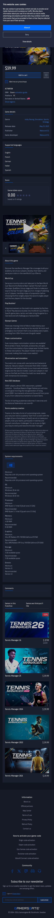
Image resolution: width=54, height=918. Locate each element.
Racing (31, 119)
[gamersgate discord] (32, 871)
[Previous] (6, 248)
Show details (27, 41)
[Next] (48, 248)
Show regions (10, 102)
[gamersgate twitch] (25, 871)
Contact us (27, 828)
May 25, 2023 (44, 126)
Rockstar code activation (27, 854)
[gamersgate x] (19, 871)
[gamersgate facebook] (12, 871)
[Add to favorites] (46, 75)
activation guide (21, 92)
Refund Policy (27, 824)
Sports (46, 119)
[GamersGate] (27, 910)
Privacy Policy (27, 819)
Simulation (39, 119)
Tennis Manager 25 (13, 675)
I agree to (13, 894)
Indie (27, 119)
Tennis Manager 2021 (14, 775)
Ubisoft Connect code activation (27, 858)
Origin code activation (27, 840)
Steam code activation (27, 845)
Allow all (27, 27)
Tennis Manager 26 (13, 640)
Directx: (8, 562)
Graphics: (8, 531)
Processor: (9, 500)
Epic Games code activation (27, 849)
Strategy (46, 122)
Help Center (27, 810)
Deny (27, 34)
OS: (6, 484)
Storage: (8, 547)
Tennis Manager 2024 (14, 709)
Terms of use (27, 815)
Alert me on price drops (18, 81)
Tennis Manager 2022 (14, 742)
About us (27, 801)
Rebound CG (44, 130)
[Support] (39, 871)
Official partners (27, 806)
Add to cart (23, 75)
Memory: (8, 516)
